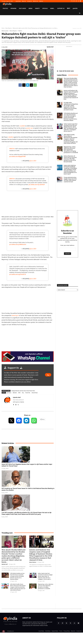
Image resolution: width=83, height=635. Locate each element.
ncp (23, 392)
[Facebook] (71, 1)
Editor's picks (5, 30)
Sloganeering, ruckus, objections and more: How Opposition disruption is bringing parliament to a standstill (45, 586)
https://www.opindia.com (18, 399)
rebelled (10, 137)
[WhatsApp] (79, 1)
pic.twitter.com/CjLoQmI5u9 (37, 184)
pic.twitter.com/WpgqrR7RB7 (17, 156)
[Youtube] (80, 1)
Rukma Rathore (32, 562)
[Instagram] (73, 1)
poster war (29, 128)
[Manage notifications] (3, 631)
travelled (22, 126)
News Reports (8, 28)
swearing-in (15, 315)
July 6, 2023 (32, 161)
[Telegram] (27, 85)
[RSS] (75, 1)
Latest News (62, 75)
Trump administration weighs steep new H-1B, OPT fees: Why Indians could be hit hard (70, 179)
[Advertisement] (31, 599)
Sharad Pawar (35, 392)
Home (3, 28)
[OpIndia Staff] (7, 401)
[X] (77, 1)
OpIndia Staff (50, 47)
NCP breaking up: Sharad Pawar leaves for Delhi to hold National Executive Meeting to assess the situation (28, 489)
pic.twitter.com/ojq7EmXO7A (17, 274)
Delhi (19, 392)
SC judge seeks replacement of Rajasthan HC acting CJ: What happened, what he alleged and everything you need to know (71, 106)
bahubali (15, 392)
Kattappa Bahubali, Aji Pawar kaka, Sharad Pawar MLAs (23, 390)
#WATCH (12, 148)
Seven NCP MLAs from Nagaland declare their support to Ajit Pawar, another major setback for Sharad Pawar (27, 465)
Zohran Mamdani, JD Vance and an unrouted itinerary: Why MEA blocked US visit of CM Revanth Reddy (70, 159)
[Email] (31, 85)
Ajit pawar (9, 392)
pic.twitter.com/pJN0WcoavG (17, 244)
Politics (20, 30)
